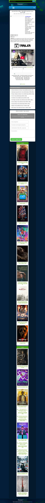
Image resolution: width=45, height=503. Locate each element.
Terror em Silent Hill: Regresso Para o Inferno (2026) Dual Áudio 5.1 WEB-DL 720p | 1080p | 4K (22, 302)
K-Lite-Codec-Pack (30, 67)
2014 (16, 13)
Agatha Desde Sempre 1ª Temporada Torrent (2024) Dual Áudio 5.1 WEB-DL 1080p (22, 453)
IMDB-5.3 (24, 13)
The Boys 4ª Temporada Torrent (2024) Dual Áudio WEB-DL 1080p (22, 473)
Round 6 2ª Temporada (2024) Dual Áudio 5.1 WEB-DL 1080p (22, 440)
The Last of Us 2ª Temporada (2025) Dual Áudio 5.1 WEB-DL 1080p (22, 413)
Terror (30, 13)
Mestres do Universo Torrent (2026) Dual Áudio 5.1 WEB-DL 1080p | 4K (22, 183)
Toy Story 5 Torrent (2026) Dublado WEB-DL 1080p (22, 203)
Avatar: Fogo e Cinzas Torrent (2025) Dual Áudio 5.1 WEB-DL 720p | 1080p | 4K (22, 323)
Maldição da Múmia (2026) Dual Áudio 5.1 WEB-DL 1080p (22, 263)
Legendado (27, 13)
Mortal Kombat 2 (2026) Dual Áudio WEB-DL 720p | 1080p (22, 223)
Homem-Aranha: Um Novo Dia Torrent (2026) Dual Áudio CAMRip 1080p (22, 163)
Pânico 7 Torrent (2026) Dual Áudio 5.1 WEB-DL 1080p (22, 343)
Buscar (34, 1)
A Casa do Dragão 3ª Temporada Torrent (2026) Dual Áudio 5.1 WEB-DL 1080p (22, 367)
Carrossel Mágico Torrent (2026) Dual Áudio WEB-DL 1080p (21, 101)
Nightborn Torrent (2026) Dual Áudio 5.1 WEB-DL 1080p (20, 105)
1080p (14, 13)
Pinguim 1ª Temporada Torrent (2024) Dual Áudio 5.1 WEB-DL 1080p (22, 446)
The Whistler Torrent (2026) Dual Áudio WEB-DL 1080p (20, 97)
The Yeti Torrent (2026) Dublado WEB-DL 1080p (19, 95)
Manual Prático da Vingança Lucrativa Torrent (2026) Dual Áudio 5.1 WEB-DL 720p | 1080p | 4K (22, 283)
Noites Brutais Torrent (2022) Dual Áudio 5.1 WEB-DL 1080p (21, 107)
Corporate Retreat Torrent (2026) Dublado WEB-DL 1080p (20, 103)
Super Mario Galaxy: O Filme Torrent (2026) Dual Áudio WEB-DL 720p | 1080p (22, 243)
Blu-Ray (21, 13)
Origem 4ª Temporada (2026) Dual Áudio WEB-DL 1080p (22, 406)
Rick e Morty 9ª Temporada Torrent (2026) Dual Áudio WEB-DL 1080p (22, 387)
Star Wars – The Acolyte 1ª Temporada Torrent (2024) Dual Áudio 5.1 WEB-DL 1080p (22, 493)
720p (18, 13)
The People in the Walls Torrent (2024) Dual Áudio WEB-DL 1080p (22, 99)
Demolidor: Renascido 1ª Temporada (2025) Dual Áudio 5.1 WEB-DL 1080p (22, 420)
